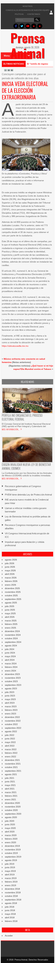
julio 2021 (9, 778)
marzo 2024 (10, 663)
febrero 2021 (11, 796)
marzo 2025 (10, 620)
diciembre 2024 (12, 631)
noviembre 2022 (13, 721)
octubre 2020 (11, 810)
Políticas (19, 14)
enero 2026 (10, 585)
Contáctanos (33, 14)
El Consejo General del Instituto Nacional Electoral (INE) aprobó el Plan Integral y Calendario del (26, 425)
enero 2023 (10, 713)
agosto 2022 (11, 731)
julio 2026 (9, 563)
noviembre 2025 (13, 592)
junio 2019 (10, 867)
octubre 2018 (11, 896)
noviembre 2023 (13, 678)
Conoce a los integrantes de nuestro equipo (27, 10)
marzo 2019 (10, 878)
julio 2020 (9, 821)
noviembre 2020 (13, 806)
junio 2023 (10, 695)
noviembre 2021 (13, 763)
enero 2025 (10, 628)
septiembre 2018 (13, 899)
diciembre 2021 (12, 760)
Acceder (9, 935)
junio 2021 (10, 781)
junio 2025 (10, 610)
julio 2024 (9, 649)
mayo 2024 (10, 656)
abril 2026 (10, 574)
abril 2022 (10, 746)
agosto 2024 (11, 645)
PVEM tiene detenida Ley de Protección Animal (28, 494)
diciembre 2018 (12, 889)
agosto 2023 (11, 688)
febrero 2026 (11, 581)
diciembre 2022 (12, 717)
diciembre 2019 (12, 846)
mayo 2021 (10, 785)
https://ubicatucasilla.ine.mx (15, 346)
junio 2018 (10, 910)
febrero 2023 (11, 710)
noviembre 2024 (13, 635)
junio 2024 (10, 652)
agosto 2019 (11, 860)
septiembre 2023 (13, 685)
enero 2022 (10, 756)
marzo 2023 (10, 706)
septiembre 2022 (13, 728)
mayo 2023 (10, 699)
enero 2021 (10, 799)
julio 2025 (9, 606)
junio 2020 (10, 824)
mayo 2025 (10, 613)
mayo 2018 (10, 914)
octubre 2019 (11, 853)
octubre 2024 (11, 638)
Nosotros (27, 6)
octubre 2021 (11, 767)
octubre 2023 (11, 681)
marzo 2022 (10, 749)
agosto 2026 (11, 559)
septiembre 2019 (13, 857)
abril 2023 (10, 703)
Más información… (10, 429)
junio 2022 (10, 738)
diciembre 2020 (12, 803)
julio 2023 (9, 692)
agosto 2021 (11, 774)
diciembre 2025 (12, 588)
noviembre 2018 (13, 892)
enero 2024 (10, 670)
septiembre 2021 (13, 771)
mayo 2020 (10, 828)
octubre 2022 (11, 724)
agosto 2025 (11, 602)
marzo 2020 (10, 835)
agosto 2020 (11, 817)
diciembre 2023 (12, 674)
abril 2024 (10, 660)
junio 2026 (10, 567)
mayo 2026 (10, 570)
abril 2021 (10, 788)
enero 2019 (10, 885)
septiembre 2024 (13, 642)
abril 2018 (10, 917)
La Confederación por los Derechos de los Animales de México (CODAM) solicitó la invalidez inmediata (27, 474)
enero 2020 (10, 842)
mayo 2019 (10, 871)
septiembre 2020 (13, 814)
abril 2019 (10, 874)
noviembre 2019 (13, 849)
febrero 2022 (11, 753)
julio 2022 (9, 735)
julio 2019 (9, 864)
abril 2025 (10, 617)
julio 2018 (9, 907)
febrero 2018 (11, 921)
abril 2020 (10, 831)
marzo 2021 (10, 792)
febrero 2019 (11, 881)
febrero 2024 (11, 667)
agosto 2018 (11, 903)
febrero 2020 (11, 839)
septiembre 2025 (13, 599)
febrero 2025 (11, 624)
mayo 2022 (10, 742)
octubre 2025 (11, 595)
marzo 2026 (10, 577)
